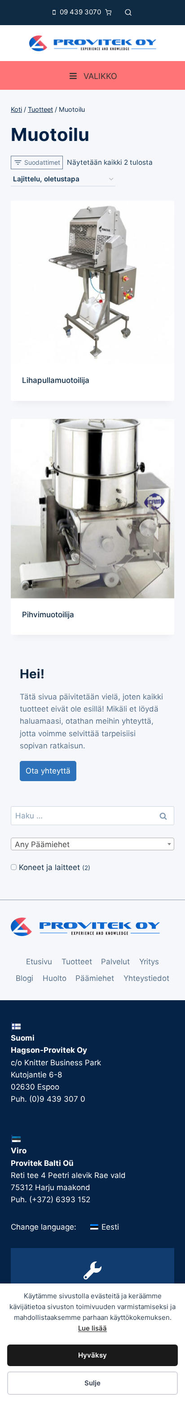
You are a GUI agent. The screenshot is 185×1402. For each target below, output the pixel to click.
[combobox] (92, 844)
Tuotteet (77, 961)
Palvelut (115, 961)
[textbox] (92, 844)
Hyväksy (92, 1355)
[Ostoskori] (110, 12)
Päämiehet (94, 978)
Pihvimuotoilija (48, 614)
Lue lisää (92, 1328)
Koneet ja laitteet (49, 867)
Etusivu (39, 961)
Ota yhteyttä (48, 770)
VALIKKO (100, 76)
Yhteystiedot (146, 978)
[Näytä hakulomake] (128, 12)
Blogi (24, 978)
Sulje (92, 1383)
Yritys (149, 961)
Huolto (54, 978)
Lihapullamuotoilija (55, 380)
